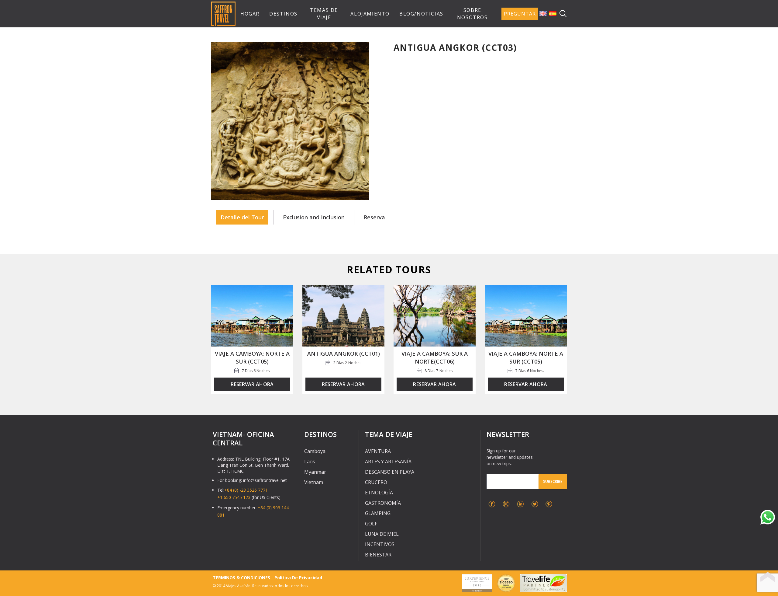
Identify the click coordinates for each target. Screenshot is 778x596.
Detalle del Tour (242, 217)
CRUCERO (376, 482)
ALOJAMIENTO (370, 13)
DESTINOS (283, 13)
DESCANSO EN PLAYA (389, 472)
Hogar (250, 13)
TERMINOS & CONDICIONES (241, 577)
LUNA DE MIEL (382, 534)
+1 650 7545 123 (233, 497)
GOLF (371, 523)
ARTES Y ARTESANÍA (388, 461)
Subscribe (552, 481)
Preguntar (520, 13)
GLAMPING (378, 513)
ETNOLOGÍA (379, 492)
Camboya (314, 451)
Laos (309, 461)
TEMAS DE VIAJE (324, 14)
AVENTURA (378, 451)
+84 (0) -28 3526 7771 (246, 490)
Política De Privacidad (298, 577)
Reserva (374, 217)
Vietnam (313, 482)
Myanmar (315, 472)
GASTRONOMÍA (383, 503)
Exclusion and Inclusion (314, 217)
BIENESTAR (378, 554)
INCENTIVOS (379, 544)
